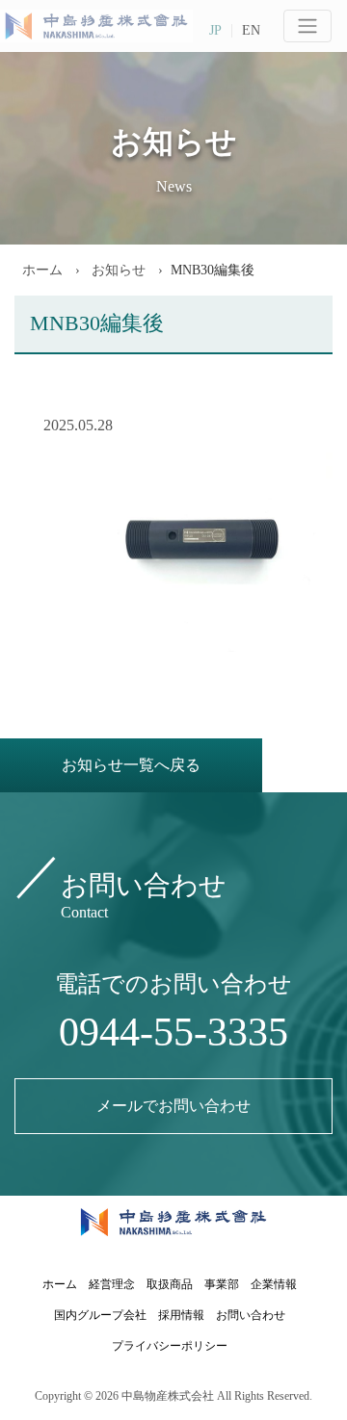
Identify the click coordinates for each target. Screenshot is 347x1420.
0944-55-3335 (173, 1032)
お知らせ (117, 270)
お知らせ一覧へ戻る (131, 765)
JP (215, 31)
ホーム (42, 270)
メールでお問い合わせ (173, 1105)
